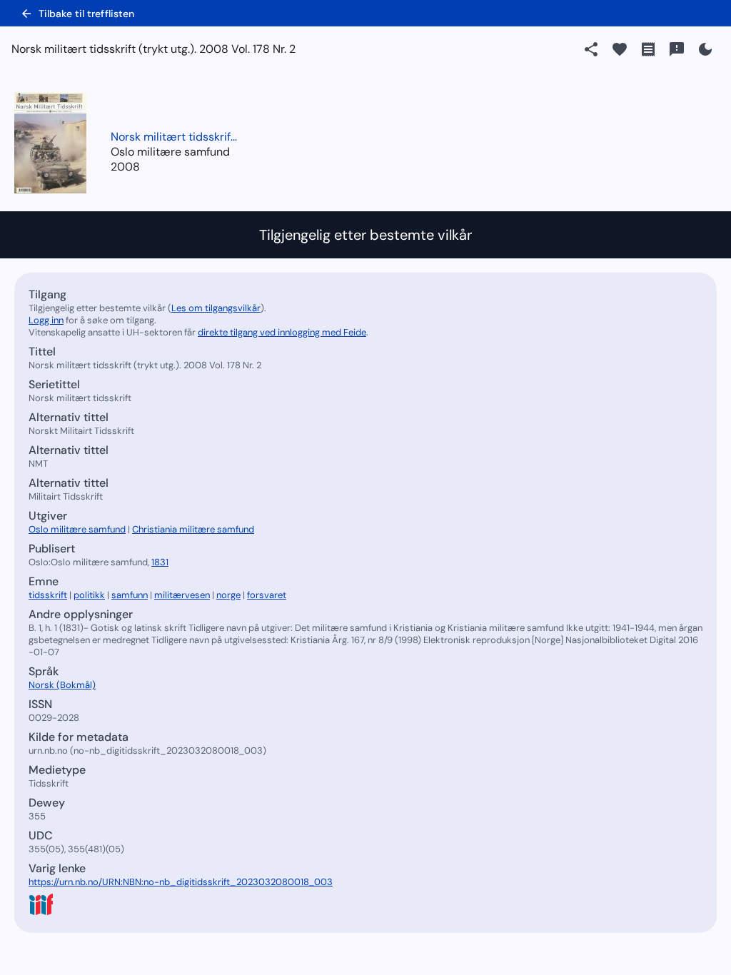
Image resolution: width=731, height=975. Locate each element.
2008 (125, 166)
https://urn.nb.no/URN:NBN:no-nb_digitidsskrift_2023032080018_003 (181, 882)
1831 (159, 562)
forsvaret (266, 595)
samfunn (129, 595)
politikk (89, 595)
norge (228, 595)
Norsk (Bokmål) (62, 685)
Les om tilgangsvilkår (216, 308)
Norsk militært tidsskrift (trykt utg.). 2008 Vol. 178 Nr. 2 (175, 136)
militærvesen (182, 595)
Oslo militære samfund (77, 529)
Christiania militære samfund (193, 529)
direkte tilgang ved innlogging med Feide (282, 332)
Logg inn (46, 320)
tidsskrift (48, 595)
